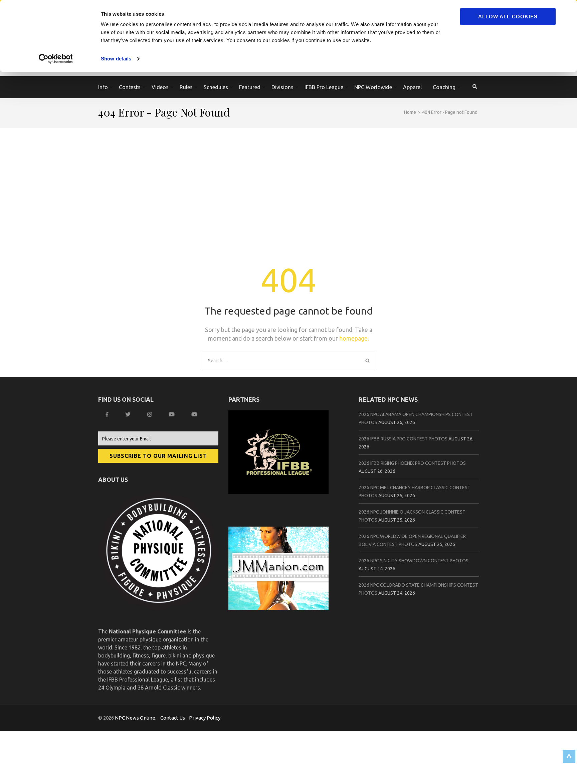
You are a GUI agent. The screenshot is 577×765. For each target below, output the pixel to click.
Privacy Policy (204, 718)
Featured (249, 87)
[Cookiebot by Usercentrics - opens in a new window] (56, 59)
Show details (116, 58)
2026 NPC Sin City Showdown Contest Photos (413, 560)
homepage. (354, 338)
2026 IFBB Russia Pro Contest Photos (403, 438)
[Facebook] (108, 414)
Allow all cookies (508, 16)
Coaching (444, 87)
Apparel (412, 87)
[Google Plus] (172, 414)
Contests (130, 87)
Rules (186, 87)
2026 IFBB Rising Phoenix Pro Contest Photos (412, 463)
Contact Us (172, 718)
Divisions (282, 87)
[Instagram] (150, 414)
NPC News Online (135, 718)
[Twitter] (128, 414)
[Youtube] (195, 414)
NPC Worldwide (373, 87)
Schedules (216, 87)
